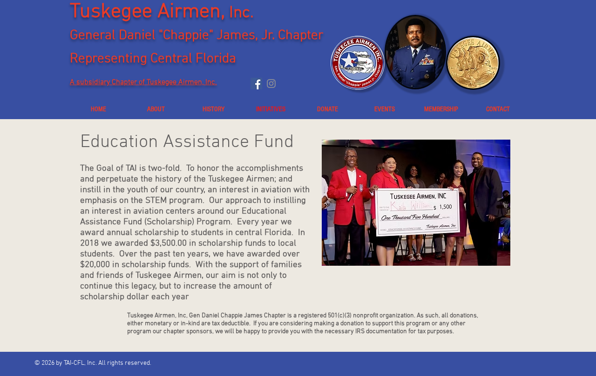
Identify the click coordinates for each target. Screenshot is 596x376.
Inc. (241, 13)
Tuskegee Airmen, (149, 12)
